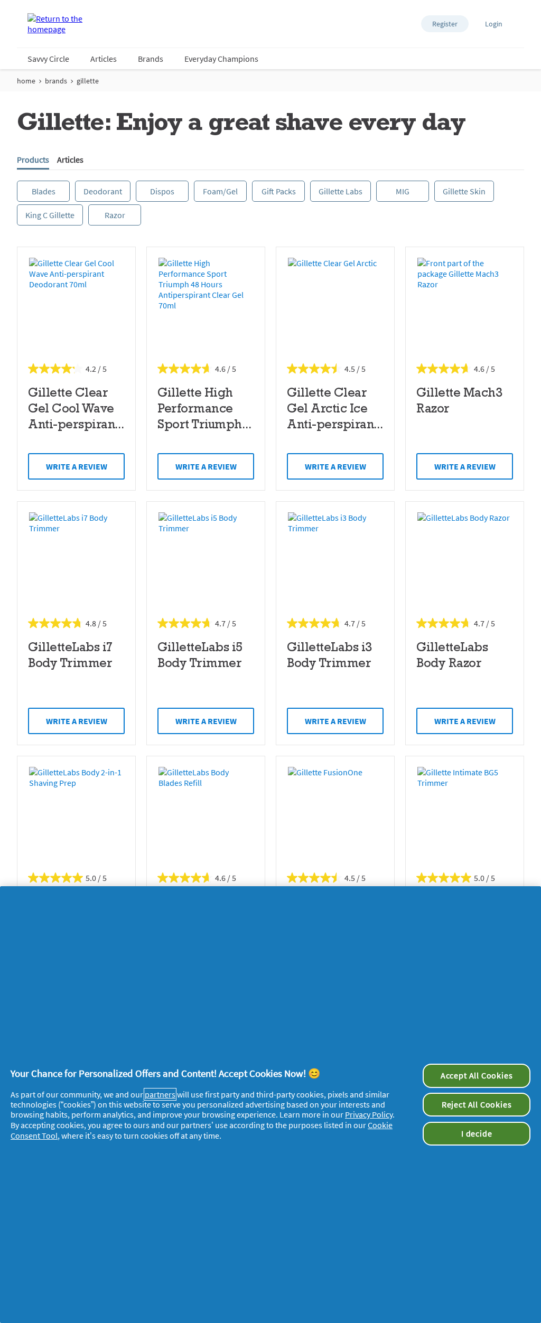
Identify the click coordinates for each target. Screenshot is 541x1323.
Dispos (162, 191)
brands (56, 81)
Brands (150, 58)
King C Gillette (49, 215)
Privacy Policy (369, 1114)
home (26, 81)
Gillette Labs (340, 191)
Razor (115, 215)
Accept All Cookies (477, 1075)
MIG (402, 191)
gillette (88, 81)
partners (160, 1094)
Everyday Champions (221, 58)
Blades (43, 191)
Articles (103, 58)
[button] (445, 23)
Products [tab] (33, 159)
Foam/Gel (220, 191)
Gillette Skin (464, 191)
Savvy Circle (48, 58)
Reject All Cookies (477, 1104)
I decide (476, 1133)
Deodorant (102, 191)
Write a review (76, 466)
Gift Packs (279, 191)
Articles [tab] (70, 159)
